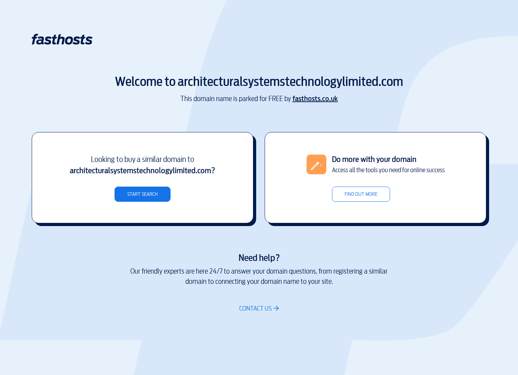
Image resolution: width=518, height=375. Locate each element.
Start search (142, 194)
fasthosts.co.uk (315, 99)
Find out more (361, 194)
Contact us (255, 308)
